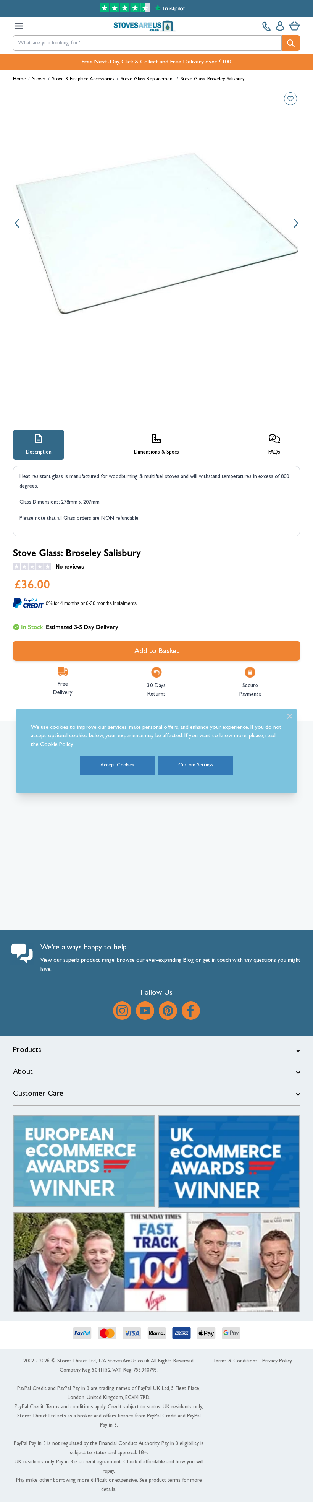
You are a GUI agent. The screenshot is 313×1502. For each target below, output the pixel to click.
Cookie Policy (56, 745)
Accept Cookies (117, 765)
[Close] (289, 716)
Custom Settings (195, 765)
